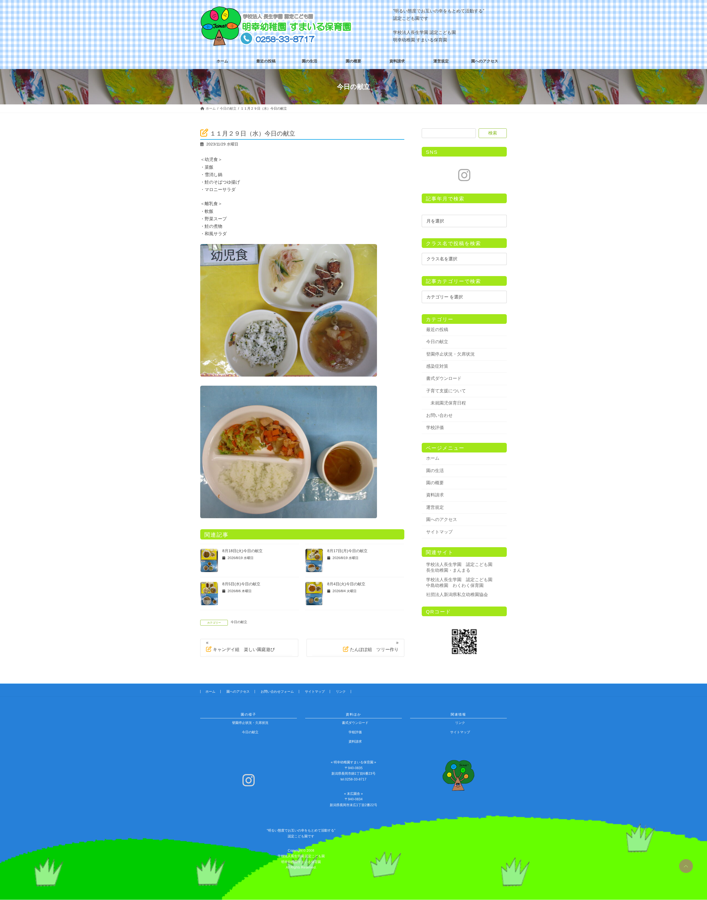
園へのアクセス (441, 519)
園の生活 (435, 470)
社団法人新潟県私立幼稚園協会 (457, 594)
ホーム (432, 458)
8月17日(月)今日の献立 (347, 551)
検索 (492, 133)
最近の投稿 (437, 329)
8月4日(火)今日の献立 (346, 584)
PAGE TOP (685, 864)
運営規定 (435, 507)
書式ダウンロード (443, 378)
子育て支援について (446, 390)
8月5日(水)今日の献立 (241, 584)
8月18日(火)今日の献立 (242, 551)
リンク (341, 691)
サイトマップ (439, 532)
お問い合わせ (439, 415)
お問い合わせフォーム (277, 691)
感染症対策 (437, 366)
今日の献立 (239, 622)
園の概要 (435, 482)
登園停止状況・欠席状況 (450, 354)
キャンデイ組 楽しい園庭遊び (244, 649)
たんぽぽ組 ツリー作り (374, 649)
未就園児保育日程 (448, 403)
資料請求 (435, 495)
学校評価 (435, 427)
